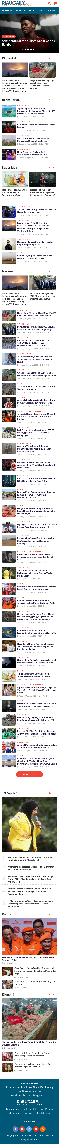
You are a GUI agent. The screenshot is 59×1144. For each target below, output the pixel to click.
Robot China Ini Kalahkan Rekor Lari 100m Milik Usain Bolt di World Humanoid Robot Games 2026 (34, 343)
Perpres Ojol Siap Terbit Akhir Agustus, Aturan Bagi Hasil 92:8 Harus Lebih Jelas (36, 732)
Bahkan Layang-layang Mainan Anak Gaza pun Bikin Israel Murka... (34, 256)
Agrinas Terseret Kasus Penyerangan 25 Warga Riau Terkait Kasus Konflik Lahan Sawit (36, 690)
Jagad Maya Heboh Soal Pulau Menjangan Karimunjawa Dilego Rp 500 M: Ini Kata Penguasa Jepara (36, 111)
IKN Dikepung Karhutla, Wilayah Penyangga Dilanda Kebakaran (33, 139)
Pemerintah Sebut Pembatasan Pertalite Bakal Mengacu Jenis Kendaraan (36, 587)
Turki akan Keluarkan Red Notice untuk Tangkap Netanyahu (36, 387)
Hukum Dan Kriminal (31, 411)
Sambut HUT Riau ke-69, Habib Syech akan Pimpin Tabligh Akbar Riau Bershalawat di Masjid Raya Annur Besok (37, 761)
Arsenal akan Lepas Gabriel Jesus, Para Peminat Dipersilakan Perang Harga (36, 401)
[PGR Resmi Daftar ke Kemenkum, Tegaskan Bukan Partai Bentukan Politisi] (29, 936)
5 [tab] (33, 49)
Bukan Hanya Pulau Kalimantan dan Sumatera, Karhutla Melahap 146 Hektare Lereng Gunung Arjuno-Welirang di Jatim (14, 85)
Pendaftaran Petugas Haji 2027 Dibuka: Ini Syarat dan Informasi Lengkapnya (42, 296)
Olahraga (24, 122)
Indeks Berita (29, 774)
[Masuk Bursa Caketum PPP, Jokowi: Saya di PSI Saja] (7, 984)
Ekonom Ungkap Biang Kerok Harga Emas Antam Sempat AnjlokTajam (33, 1065)
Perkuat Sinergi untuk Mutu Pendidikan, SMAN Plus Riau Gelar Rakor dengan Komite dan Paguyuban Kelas (29, 891)
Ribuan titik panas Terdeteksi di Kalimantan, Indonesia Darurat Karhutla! (37, 631)
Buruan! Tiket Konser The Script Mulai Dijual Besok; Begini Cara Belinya (36, 479)
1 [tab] (22, 49)
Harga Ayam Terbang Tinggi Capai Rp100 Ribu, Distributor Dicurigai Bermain (25, 41)
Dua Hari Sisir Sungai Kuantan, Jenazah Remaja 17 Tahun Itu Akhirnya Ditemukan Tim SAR (36, 495)
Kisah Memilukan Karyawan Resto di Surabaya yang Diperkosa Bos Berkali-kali (35, 557)
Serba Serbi (25, 354)
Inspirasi (23, 338)
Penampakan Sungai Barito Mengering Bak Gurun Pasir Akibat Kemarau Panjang (35, 541)
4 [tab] (31, 49)
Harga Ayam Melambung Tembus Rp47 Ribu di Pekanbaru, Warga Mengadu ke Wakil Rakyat (36, 511)
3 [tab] (28, 49)
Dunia (41, 10)
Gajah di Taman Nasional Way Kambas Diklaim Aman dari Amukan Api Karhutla (36, 374)
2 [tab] (25, 49)
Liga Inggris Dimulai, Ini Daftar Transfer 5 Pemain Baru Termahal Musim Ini (37, 525)
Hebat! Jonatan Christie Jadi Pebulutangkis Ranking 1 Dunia (32, 153)
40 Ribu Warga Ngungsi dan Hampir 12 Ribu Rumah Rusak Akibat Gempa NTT (35, 718)
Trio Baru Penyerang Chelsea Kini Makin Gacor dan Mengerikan (36, 210)
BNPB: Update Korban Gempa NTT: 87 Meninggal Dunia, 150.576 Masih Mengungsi (35, 433)
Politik (51, 10)
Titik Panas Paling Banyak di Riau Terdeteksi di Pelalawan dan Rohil (15, 192)
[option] (16, 78)
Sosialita (23, 239)
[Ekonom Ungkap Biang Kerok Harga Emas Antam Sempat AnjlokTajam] (7, 1067)
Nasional (29, 10)
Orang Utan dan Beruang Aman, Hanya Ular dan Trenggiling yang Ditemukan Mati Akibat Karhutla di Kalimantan (35, 616)
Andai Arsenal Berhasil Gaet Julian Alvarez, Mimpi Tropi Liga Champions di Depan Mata (36, 465)
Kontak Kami (43, 1112)
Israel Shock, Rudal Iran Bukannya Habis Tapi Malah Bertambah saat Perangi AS (42, 192)
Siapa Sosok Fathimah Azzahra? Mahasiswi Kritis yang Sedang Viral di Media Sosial (35, 573)
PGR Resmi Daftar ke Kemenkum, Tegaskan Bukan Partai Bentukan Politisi (36, 601)
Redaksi (27, 1109)
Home (8, 10)
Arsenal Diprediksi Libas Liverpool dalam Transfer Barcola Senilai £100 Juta (37, 746)
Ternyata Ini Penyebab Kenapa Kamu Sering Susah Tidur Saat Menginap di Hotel (35, 359)
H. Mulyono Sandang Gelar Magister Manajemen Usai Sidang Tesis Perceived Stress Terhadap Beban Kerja (30, 903)
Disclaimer (29, 1112)
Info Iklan (38, 1109)
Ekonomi (8, 33)
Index (51, 58)
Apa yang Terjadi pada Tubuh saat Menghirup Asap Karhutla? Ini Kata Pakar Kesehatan (34, 449)
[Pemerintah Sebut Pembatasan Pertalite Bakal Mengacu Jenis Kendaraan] (7, 1056)
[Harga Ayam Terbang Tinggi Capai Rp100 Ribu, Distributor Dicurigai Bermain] (29, 1019)
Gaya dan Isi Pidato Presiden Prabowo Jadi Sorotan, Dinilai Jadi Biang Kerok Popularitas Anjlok (35, 646)
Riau (18, 10)
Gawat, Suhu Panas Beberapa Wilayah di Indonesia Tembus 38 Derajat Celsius (36, 661)
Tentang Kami (13, 1109)
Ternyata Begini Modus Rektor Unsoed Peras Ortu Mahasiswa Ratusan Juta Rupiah (36, 416)
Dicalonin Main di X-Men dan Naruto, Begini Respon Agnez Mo (35, 243)
